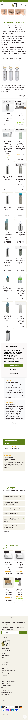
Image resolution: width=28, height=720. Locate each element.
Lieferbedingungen (6, 655)
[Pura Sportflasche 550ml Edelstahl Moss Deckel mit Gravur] (8, 279)
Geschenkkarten (5, 694)
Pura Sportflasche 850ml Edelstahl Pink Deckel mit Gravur (20, 261)
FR (8, 5)
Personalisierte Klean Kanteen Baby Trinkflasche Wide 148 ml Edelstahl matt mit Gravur (20, 291)
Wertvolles (4, 688)
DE (4, 5)
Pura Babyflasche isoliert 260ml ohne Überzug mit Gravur (7, 317)
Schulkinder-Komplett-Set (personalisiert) (20, 115)
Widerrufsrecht (5, 662)
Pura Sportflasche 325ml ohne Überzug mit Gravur (20, 208)
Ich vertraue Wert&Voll (13, 365)
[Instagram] (4, 637)
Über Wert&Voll (5, 648)
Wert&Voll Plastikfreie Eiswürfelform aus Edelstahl (8, 592)
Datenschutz (4, 660)
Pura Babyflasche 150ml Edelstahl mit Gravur (20, 234)
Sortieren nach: (22, 95)
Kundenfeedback (5, 651)
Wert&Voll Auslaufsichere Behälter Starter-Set (19, 592)
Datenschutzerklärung (13, 361)
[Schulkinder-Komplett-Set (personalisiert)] (20, 106)
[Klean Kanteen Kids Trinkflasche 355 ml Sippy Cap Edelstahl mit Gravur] (8, 106)
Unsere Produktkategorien (8, 681)
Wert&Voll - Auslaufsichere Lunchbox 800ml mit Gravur (8, 566)
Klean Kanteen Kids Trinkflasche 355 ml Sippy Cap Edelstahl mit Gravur (7, 117)
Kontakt (3, 653)
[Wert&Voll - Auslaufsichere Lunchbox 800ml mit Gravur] (8, 556)
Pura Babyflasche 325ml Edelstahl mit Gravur (7, 178)
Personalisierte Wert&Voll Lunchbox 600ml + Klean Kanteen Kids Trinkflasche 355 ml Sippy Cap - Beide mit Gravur (7, 147)
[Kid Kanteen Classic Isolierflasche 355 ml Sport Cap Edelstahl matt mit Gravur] (20, 169)
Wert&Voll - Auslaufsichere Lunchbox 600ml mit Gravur (19, 566)
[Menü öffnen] (2, 5)
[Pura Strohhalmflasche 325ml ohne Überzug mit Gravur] (8, 198)
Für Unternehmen (5, 668)
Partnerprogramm (6, 675)
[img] (14, 447)
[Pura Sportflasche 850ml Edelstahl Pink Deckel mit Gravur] (20, 251)
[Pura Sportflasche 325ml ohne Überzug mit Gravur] (20, 198)
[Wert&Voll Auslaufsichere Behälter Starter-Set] (19, 582)
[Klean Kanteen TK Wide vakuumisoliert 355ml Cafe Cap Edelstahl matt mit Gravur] (8, 336)
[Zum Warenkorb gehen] (25, 5)
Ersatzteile (4, 679)
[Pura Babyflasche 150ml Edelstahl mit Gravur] (20, 225)
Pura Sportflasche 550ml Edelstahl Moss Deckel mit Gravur (7, 289)
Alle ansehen (6, 531)
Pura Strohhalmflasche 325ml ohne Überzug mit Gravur (7, 209)
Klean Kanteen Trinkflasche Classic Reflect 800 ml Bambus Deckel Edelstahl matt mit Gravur (20, 146)
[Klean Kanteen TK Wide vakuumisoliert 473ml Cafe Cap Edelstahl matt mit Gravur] (20, 308)
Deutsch (3, 700)
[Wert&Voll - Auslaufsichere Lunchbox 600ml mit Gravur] (19, 556)
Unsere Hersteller (5, 683)
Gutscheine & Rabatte (6, 692)
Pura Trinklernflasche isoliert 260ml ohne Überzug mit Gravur (8, 262)
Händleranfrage (5, 673)
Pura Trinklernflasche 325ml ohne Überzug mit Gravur (8, 236)
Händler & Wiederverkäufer (8, 670)
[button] (12, 423)
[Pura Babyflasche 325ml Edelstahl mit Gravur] (8, 169)
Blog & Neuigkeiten (6, 685)
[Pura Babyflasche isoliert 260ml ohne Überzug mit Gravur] (8, 308)
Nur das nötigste (13, 369)
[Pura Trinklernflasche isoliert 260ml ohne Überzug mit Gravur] (8, 251)
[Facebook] (2, 637)
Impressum (4, 664)
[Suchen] (21, 5)
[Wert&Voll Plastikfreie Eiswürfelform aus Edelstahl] (8, 582)
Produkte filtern (7, 96)
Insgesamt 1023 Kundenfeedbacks (14, 448)
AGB (2, 657)
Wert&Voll (14, 714)
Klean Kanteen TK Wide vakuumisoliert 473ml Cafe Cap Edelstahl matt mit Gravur (20, 319)
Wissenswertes (5, 690)
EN (6, 5)
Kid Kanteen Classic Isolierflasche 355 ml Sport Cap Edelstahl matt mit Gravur (20, 180)
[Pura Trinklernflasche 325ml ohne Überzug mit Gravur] (8, 225)
